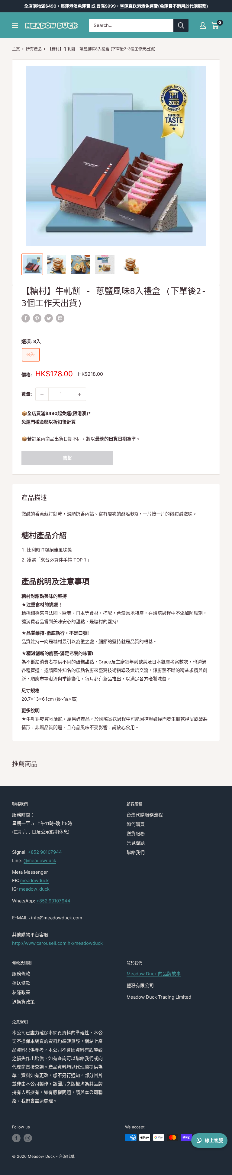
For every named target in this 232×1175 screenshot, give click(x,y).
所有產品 (34, 48)
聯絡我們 (136, 852)
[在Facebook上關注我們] (16, 1138)
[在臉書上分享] (25, 318)
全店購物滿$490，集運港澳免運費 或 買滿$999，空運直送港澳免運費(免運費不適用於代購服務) (116, 5)
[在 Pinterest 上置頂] (37, 318)
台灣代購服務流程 (145, 815)
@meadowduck (40, 860)
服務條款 (21, 974)
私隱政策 (21, 992)
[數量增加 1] (79, 394)
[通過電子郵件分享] (60, 318)
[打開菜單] (15, 25)
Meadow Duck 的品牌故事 (154, 974)
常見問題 (136, 843)
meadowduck (34, 880)
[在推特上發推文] (48, 318)
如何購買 (136, 824)
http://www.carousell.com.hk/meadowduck (57, 943)
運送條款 (21, 983)
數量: (26, 394)
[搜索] (180, 25)
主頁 (16, 48)
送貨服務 (136, 833)
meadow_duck (34, 889)
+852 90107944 (45, 852)
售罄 (67, 458)
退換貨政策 (23, 1002)
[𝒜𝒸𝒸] (203, 25)
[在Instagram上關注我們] (28, 1138)
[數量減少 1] (42, 394)
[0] (215, 25)
